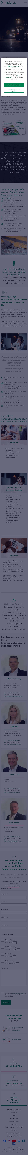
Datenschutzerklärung (13, 66)
